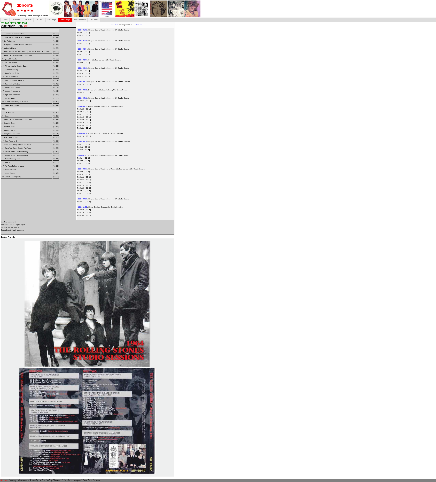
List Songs (52, 20)
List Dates (39, 20)
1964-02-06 (82, 60)
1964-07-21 (82, 155)
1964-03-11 (82, 90)
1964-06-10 (82, 133)
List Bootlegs (65, 20)
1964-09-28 (82, 199)
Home (5, 20)
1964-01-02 (82, 30)
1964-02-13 (82, 68)
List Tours (28, 20)
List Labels (94, 20)
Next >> (137, 25)
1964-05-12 (82, 98)
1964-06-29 (82, 142)
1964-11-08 (82, 207)
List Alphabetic (80, 20)
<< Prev (114, 25)
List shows (16, 20)
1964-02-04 (82, 49)
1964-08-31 (82, 169)
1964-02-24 (82, 82)
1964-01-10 (82, 41)
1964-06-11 (82, 106)
